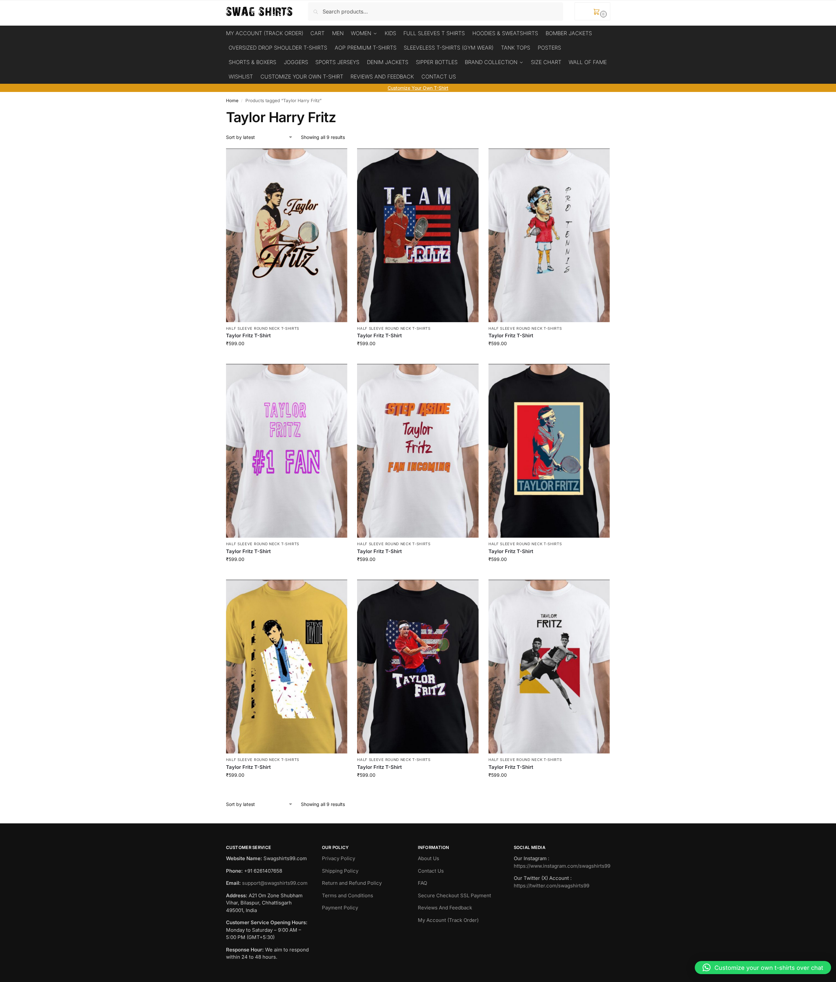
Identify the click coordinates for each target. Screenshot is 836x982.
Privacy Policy (338, 858)
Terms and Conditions (347, 895)
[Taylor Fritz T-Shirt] (287, 235)
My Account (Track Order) (448, 920)
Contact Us (431, 871)
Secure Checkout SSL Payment (454, 895)
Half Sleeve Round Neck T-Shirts (263, 328)
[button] (592, 11)
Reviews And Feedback (445, 907)
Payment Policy (340, 907)
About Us (428, 858)
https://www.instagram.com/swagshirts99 (562, 866)
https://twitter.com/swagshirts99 (551, 885)
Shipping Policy (340, 871)
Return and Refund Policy (352, 883)
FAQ (422, 883)
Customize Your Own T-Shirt (418, 88)
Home (232, 100)
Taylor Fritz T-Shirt (248, 335)
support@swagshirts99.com (274, 883)
